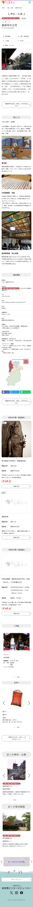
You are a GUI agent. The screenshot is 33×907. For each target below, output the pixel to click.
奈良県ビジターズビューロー (16, 887)
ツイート (16, 392)
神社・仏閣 (10, 8)
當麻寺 (11, 76)
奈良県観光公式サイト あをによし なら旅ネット (8, 2)
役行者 (24, 76)
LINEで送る (27, 392)
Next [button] (31, 862)
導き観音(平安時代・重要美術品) (14, 461)
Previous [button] (2, 862)
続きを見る (5, 94)
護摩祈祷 (5, 516)
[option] (16, 861)
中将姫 (10, 81)
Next (28, 649)
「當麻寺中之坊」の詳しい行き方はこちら (16, 105)
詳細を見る (16, 486)
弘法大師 (13, 92)
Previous (4, 649)
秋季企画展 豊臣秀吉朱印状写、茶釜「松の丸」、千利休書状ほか (16, 580)
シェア (7, 392)
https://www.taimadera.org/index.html (13, 302)
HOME (3, 8)
